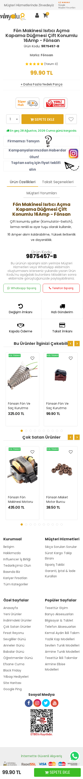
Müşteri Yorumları (41, 193)
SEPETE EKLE (44, 119)
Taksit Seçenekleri (57, 181)
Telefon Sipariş (62, 288)
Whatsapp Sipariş (23, 288)
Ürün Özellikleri (22, 181)
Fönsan (47, 55)
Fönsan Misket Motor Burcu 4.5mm (57, 501)
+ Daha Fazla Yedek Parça (41, 84)
